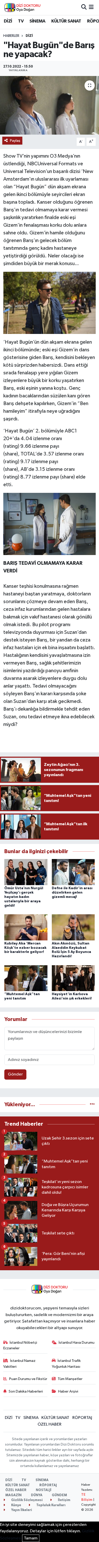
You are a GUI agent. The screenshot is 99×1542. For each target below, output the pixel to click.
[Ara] (84, 7)
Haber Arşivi (68, 1391)
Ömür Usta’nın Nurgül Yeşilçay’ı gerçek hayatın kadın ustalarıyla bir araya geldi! (23, 896)
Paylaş (15, 141)
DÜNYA (36, 1495)
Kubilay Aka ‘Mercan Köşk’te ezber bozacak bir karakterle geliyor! (25, 948)
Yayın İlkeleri (21, 1510)
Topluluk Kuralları (50, 1505)
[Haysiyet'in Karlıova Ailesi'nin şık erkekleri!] (73, 978)
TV (21, 21)
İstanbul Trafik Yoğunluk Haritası (66, 1363)
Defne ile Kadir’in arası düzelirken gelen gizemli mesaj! (72, 892)
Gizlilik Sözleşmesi (26, 1500)
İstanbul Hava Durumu (76, 1342)
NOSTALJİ (43, 1490)
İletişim (63, 1500)
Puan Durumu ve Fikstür (28, 1379)
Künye (15, 1505)
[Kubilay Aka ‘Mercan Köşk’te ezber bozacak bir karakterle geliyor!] (25, 927)
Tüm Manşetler (70, 1379)
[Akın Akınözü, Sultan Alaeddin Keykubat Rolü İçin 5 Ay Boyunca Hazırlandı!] (73, 927)
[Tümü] (92, 1104)
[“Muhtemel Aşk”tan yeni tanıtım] (25, 978)
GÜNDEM (59, 1495)
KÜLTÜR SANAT (66, 21)
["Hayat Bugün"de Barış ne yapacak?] (49, 105)
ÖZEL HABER (49, 1424)
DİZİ (8, 21)
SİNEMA (37, 21)
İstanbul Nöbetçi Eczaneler (20, 1345)
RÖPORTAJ (82, 1418)
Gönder (15, 1074)
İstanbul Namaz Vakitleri (19, 1363)
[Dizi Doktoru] (22, 7)
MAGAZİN (13, 1495)
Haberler (11, 36)
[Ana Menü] (91, 7)
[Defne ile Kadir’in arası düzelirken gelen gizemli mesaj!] (73, 872)
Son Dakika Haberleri (26, 1391)
